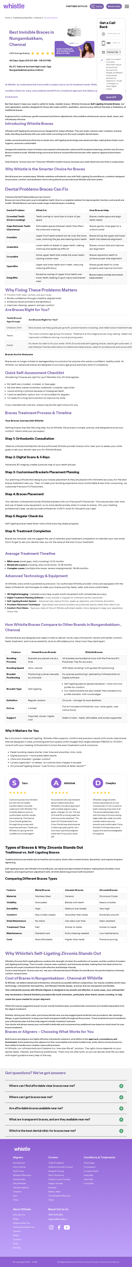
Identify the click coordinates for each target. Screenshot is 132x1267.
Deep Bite (88, 1175)
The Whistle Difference (59, 1195)
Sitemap (17, 1247)
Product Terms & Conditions (105, 1262)
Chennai (37, 18)
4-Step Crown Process (59, 1179)
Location (17, 1239)
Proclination (90, 1167)
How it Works (19, 1167)
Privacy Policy (84, 1262)
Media (16, 1235)
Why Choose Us (56, 1175)
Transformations (21, 1187)
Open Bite (88, 1179)
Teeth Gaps (89, 1163)
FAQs (15, 1200)
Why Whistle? (19, 1183)
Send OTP (111, 97)
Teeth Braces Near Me (22, 18)
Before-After (54, 1191)
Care (15, 1195)
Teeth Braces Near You (24, 1227)
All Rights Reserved (66, 1262)
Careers (17, 1231)
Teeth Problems (56, 1163)
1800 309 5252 (55, 1214)
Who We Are (19, 1214)
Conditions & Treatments (99, 1157)
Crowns (53, 1157)
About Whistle (22, 1209)
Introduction (19, 1163)
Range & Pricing (56, 1171)
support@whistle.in (57, 1219)
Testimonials (19, 1179)
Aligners (18, 1157)
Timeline (17, 1191)
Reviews (52, 1187)
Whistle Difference (22, 1175)
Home (7, 18)
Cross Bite (89, 1183)
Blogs (15, 1219)
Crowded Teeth (91, 1171)
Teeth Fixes (18, 1171)
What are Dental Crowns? (60, 1167)
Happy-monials (55, 1183)
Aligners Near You (21, 1223)
